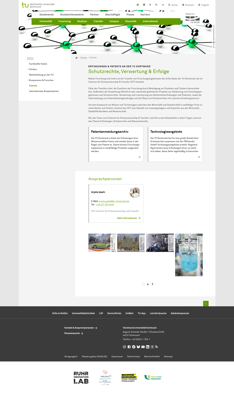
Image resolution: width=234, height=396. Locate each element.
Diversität (130, 21)
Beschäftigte (112, 15)
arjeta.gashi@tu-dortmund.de (114, 201)
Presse (130, 15)
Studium (82, 21)
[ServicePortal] (156, 5)
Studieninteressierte (72, 15)
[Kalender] (138, 5)
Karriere (145, 15)
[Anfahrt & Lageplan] (150, 5)
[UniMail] (163, 5)
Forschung (64, 21)
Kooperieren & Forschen (41, 80)
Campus (114, 21)
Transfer (98, 21)
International (150, 21)
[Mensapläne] (144, 5)
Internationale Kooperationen (44, 91)
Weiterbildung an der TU (41, 75)
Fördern (33, 69)
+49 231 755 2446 (105, 204)
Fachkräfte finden (38, 64)
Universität (45, 21)
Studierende (46, 15)
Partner (94, 15)
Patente (33, 86)
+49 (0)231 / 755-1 (140, 339)
